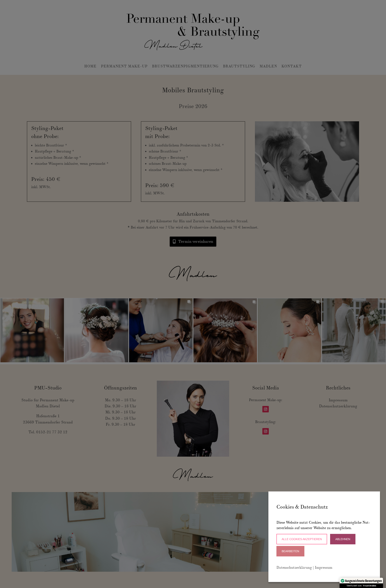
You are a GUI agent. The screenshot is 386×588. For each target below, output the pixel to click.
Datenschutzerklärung (294, 567)
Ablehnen (342, 539)
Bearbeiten (290, 551)
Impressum (323, 567)
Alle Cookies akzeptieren (302, 539)
